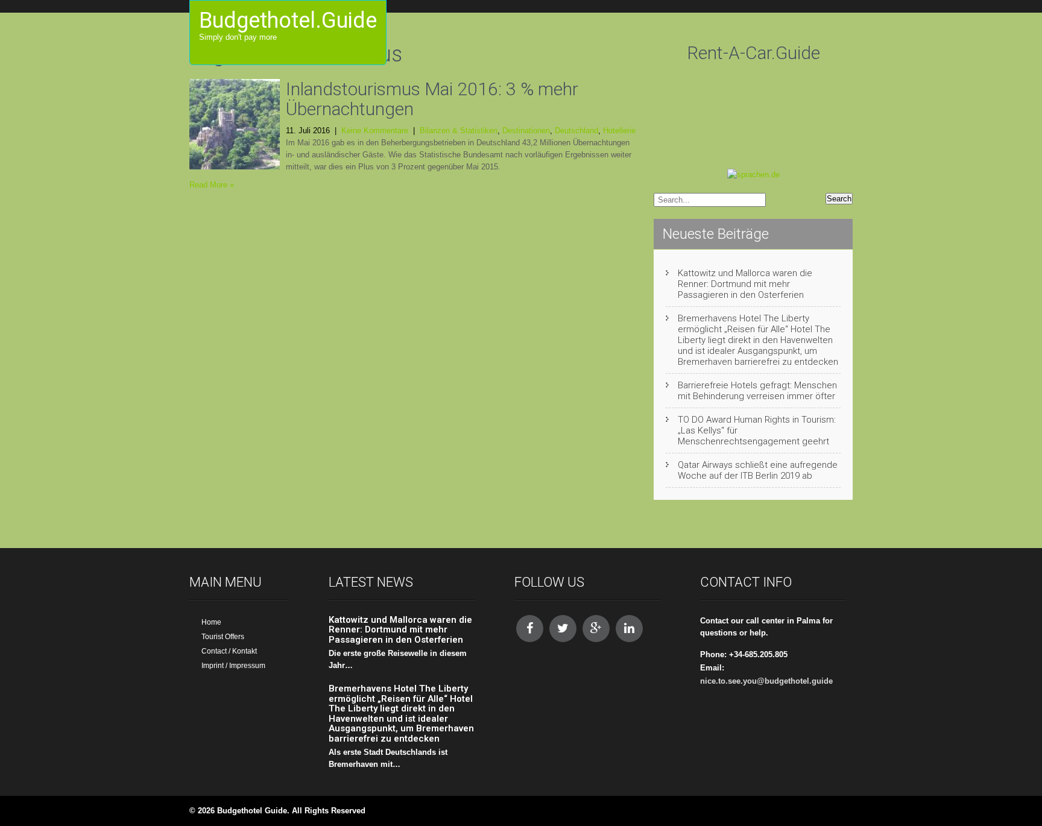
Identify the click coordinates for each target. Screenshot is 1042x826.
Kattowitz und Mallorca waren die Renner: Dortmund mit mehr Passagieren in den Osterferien (745, 284)
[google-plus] (596, 628)
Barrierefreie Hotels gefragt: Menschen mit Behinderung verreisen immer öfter (757, 391)
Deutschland (576, 130)
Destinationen (526, 130)
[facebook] (529, 628)
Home (211, 622)
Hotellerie (619, 130)
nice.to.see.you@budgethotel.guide (766, 681)
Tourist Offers (222, 636)
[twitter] (562, 628)
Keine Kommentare (374, 130)
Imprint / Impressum (233, 665)
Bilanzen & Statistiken (458, 130)
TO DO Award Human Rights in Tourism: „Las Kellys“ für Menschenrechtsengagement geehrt (757, 430)
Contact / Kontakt (229, 651)
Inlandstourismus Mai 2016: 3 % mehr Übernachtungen (432, 98)
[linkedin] (629, 628)
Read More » (211, 184)
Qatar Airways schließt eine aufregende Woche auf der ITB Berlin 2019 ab (758, 470)
